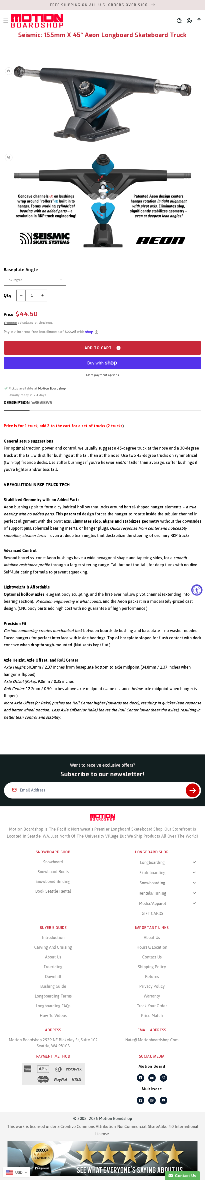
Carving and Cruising (53, 947)
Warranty (152, 996)
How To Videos (53, 1015)
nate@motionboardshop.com (151, 1040)
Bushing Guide (53, 986)
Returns (152, 976)
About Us (53, 957)
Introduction (53, 937)
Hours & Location (151, 947)
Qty (7, 295)
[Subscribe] (193, 790)
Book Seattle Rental (53, 891)
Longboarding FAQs (53, 1006)
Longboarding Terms (53, 996)
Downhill (53, 976)
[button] (179, 20)
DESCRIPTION (17, 402)
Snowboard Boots (53, 871)
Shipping (10, 322)
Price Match (152, 1015)
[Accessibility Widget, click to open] (196, 590)
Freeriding (53, 966)
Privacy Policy (152, 986)
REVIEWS (43, 402)
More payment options (102, 375)
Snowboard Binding (53, 881)
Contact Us (152, 957)
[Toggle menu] (194, 862)
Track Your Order (152, 1006)
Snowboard (53, 862)
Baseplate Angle (21, 269)
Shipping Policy (152, 966)
